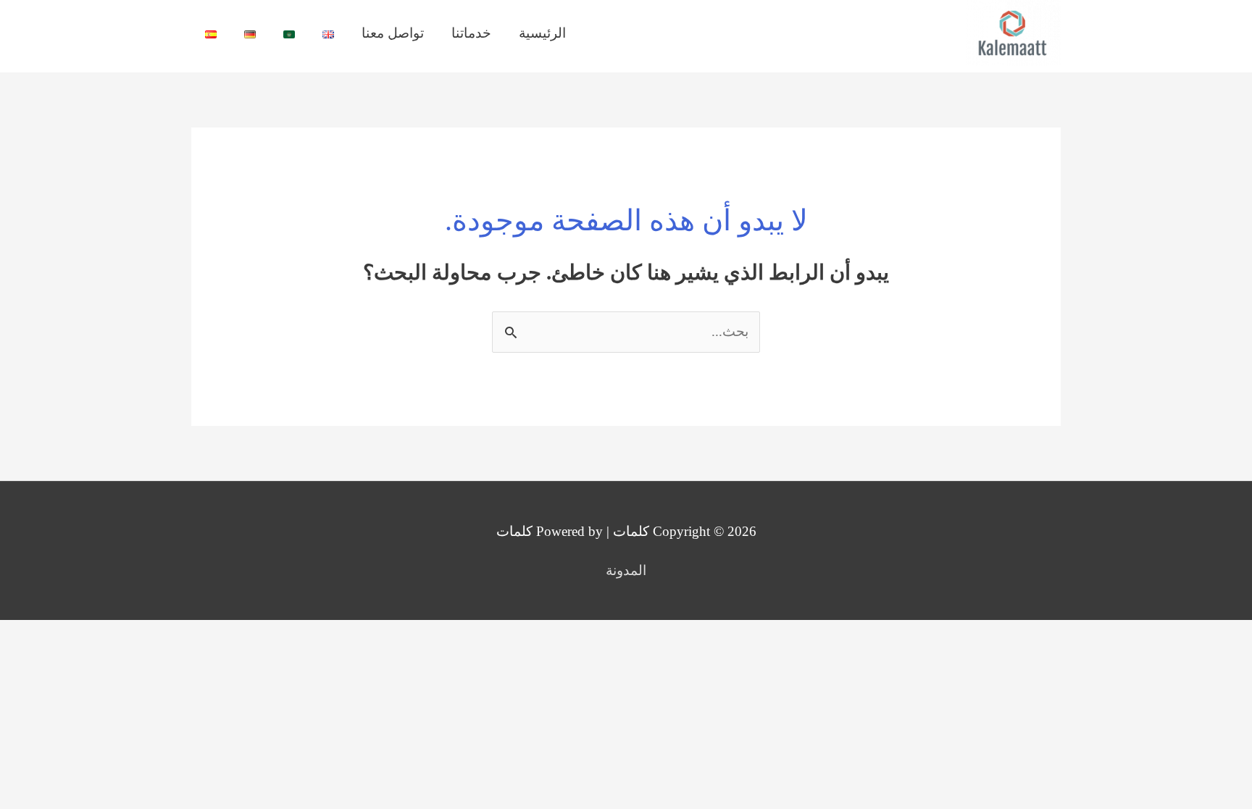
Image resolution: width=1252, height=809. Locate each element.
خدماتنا (471, 33)
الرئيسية (542, 33)
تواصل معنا (393, 33)
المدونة (626, 570)
